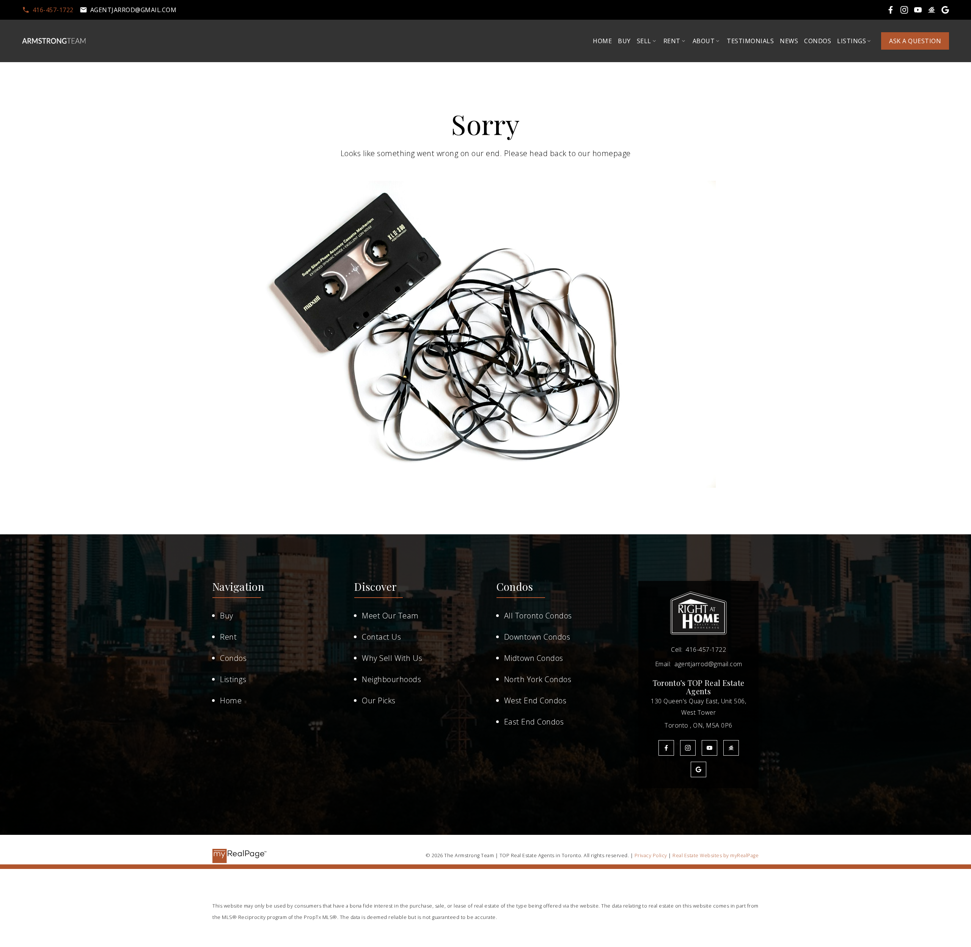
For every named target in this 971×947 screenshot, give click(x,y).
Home (231, 700)
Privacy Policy (651, 855)
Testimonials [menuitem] (750, 41)
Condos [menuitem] (817, 41)
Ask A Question (915, 41)
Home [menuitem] (602, 41)
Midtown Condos (533, 658)
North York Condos (538, 679)
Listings (233, 679)
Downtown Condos (537, 637)
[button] (48, 10)
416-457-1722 (53, 10)
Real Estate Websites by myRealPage (715, 855)
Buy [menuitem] (624, 41)
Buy (226, 615)
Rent (228, 637)
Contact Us (381, 637)
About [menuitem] (704, 41)
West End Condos (535, 700)
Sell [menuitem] (644, 41)
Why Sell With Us (392, 658)
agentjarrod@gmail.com (133, 10)
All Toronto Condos (538, 615)
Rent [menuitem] (671, 41)
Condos (233, 658)
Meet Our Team (390, 615)
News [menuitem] (789, 41)
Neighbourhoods (391, 679)
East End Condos (534, 722)
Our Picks (379, 700)
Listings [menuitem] (851, 41)
